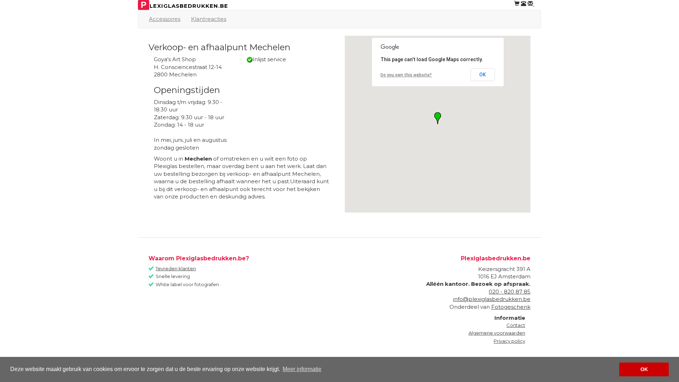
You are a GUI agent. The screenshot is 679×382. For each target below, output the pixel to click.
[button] (437, 118)
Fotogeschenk (510, 306)
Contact (515, 325)
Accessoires (164, 19)
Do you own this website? (406, 75)
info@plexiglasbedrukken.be (491, 299)
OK (482, 74)
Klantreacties (208, 19)
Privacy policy (509, 341)
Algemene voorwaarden (497, 333)
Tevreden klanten (176, 268)
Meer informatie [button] (302, 369)
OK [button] (644, 369)
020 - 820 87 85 (509, 291)
